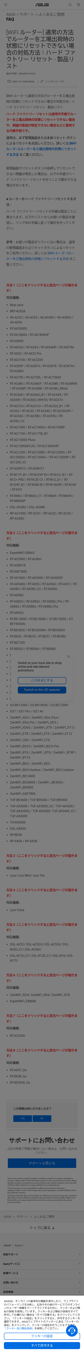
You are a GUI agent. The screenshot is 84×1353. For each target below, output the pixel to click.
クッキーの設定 (42, 1336)
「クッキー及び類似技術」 (19, 1328)
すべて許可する (42, 1346)
